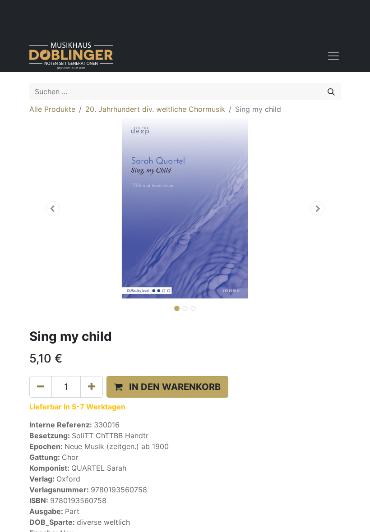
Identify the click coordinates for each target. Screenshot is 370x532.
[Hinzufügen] (91, 387)
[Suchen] (331, 91)
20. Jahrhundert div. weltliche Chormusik (155, 109)
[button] (52, 208)
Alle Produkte (52, 109)
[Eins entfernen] (40, 387)
